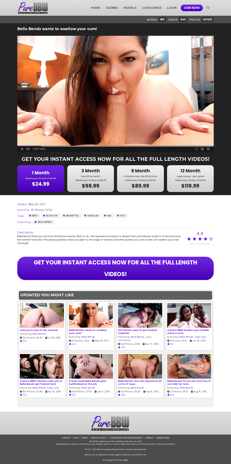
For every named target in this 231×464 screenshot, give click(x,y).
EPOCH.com (141, 454)
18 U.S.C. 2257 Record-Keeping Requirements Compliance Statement (115, 449)
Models (130, 8)
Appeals (149, 437)
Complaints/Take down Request (126, 437)
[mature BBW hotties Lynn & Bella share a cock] (189, 305)
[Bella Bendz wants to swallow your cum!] (91, 305)
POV (122, 215)
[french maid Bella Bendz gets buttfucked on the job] (91, 356)
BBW (34, 215)
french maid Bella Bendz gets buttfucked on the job (87, 382)
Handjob (92, 215)
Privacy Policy (99, 437)
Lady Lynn (200, 336)
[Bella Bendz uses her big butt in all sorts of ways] (140, 356)
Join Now (192, 8)
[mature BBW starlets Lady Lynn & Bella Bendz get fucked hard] (42, 356)
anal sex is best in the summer (39, 330)
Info (76, 437)
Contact (66, 437)
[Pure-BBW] (37, 8)
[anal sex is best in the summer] (42, 305)
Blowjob (51, 215)
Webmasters (163, 437)
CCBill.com (126, 454)
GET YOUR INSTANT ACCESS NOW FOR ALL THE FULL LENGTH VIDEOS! (115, 268)
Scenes (112, 8)
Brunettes (72, 215)
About (85, 437)
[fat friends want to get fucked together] (140, 305)
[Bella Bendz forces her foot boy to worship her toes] (189, 356)
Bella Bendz (45, 221)
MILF (109, 215)
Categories (152, 8)
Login (172, 8)
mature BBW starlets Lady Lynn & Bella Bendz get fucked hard (41, 382)
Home (95, 8)
